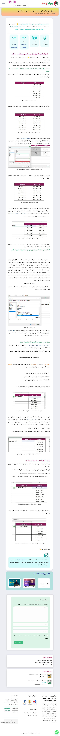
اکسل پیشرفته (46, 333)
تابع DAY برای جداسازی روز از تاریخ (17, 213)
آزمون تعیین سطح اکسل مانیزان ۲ (45, 660)
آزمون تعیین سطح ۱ (47, 664)
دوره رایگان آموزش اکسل (21, 560)
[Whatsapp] (57, 732)
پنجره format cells (25, 138)
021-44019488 (15, 712)
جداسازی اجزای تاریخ (32, 419)
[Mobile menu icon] (3, 3)
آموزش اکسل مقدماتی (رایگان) (30, 713)
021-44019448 (15, 710)
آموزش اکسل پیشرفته (32, 715)
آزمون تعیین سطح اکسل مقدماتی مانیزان (43, 662)
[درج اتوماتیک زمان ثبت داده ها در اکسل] (14, 583)
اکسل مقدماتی (11, 330)
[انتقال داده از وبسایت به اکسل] (44, 583)
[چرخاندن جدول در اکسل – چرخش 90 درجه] (29, 583)
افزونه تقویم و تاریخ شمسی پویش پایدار (38, 345)
